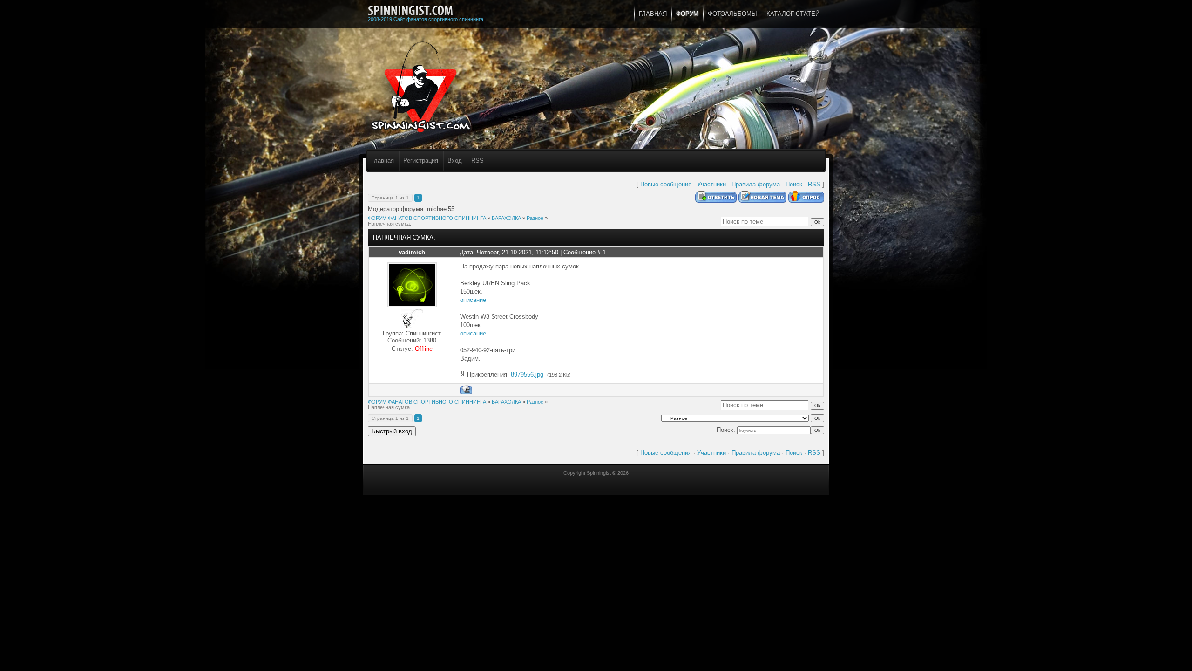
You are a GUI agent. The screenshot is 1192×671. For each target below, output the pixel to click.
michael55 (440, 208)
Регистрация (420, 160)
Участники (711, 184)
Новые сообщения (665, 184)
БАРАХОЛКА (506, 218)
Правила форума (755, 184)
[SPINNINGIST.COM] (410, 11)
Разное (535, 218)
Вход (454, 160)
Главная (382, 160)
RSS (477, 160)
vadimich (412, 252)
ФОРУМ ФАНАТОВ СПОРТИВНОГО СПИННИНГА (427, 218)
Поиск (794, 184)
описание (473, 299)
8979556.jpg (527, 374)
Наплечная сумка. (389, 223)
